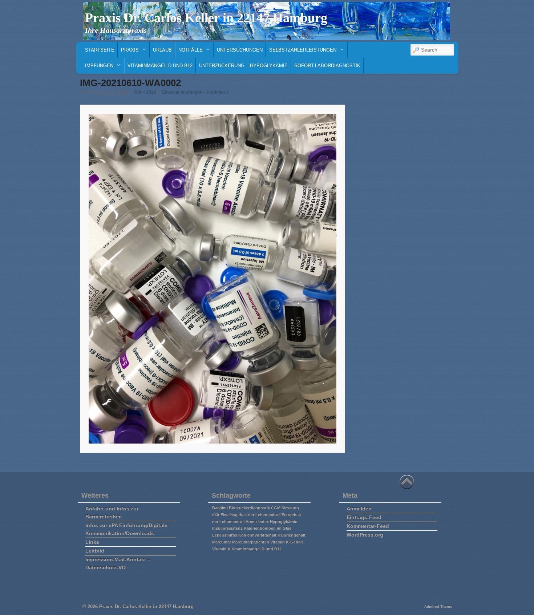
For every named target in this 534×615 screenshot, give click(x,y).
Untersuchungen (240, 50)
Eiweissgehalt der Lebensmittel (250, 515)
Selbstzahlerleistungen (301, 51)
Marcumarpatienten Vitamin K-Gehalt (267, 542)
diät (215, 515)
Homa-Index (257, 521)
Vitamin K (221, 549)
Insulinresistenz (227, 528)
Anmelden (359, 508)
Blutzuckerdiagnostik (249, 508)
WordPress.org (365, 535)
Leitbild (94, 551)
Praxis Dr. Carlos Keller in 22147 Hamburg (206, 18)
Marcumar (221, 542)
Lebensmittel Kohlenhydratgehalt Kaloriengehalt (259, 535)
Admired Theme (438, 606)
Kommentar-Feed (368, 526)
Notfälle (189, 51)
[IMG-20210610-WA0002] (212, 279)
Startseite (99, 50)
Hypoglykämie (283, 521)
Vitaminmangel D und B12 (160, 65)
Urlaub (162, 50)
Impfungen (97, 67)
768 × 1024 (145, 92)
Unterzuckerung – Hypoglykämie (243, 65)
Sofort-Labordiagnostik (327, 65)
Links (92, 542)
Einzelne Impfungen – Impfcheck (195, 92)
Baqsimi (220, 508)
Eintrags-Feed (364, 517)
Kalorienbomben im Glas (267, 528)
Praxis (128, 51)
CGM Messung (285, 508)
